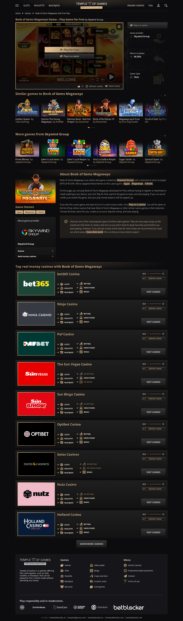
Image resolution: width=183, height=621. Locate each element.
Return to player (137, 53)
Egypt (127, 183)
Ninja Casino (67, 304)
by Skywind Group (94, 19)
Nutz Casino (66, 484)
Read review (114, 86)
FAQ (151, 5)
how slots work (95, 231)
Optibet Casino (69, 424)
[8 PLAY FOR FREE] (79, 147)
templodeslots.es (95, 617)
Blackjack (54, 5)
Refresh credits (96, 86)
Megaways (137, 183)
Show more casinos (91, 543)
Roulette (39, 5)
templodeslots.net (134, 617)
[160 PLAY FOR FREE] (105, 107)
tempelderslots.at (58, 617)
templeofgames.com (77, 617)
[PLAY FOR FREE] (27, 107)
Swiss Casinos (68, 454)
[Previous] (161, 95)
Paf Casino (65, 334)
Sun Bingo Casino (71, 394)
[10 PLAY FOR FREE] (53, 107)
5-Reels (148, 183)
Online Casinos (135, 5)
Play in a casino (140, 25)
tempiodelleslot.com (114, 617)
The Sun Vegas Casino (74, 364)
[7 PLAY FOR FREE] (79, 107)
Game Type (135, 73)
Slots (26, 5)
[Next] (165, 95)
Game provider (136, 33)
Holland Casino (69, 514)
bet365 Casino (68, 274)
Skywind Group (125, 180)
